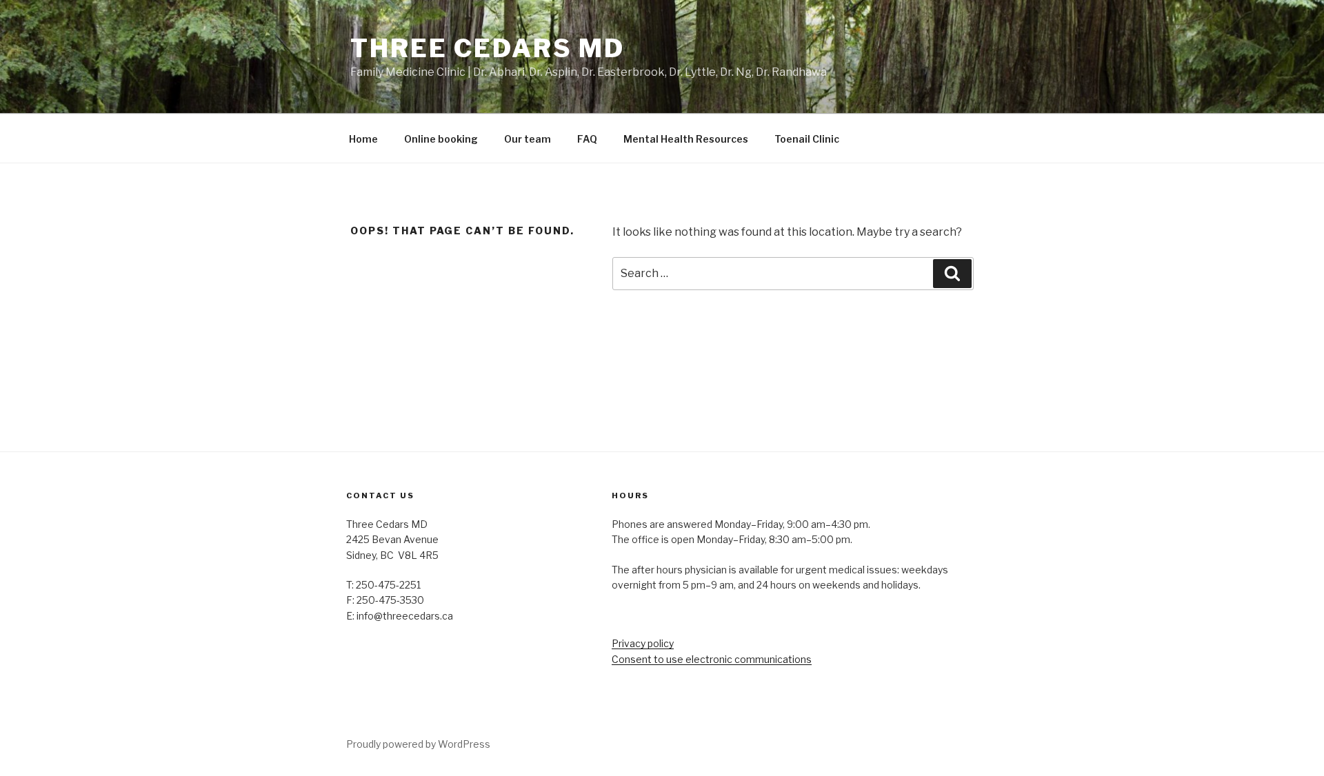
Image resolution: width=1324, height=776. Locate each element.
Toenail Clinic (806, 139)
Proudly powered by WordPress (418, 744)
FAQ (587, 139)
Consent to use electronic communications (712, 659)
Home (363, 139)
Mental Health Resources (685, 139)
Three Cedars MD (487, 48)
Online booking (441, 139)
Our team (527, 139)
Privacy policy (643, 643)
